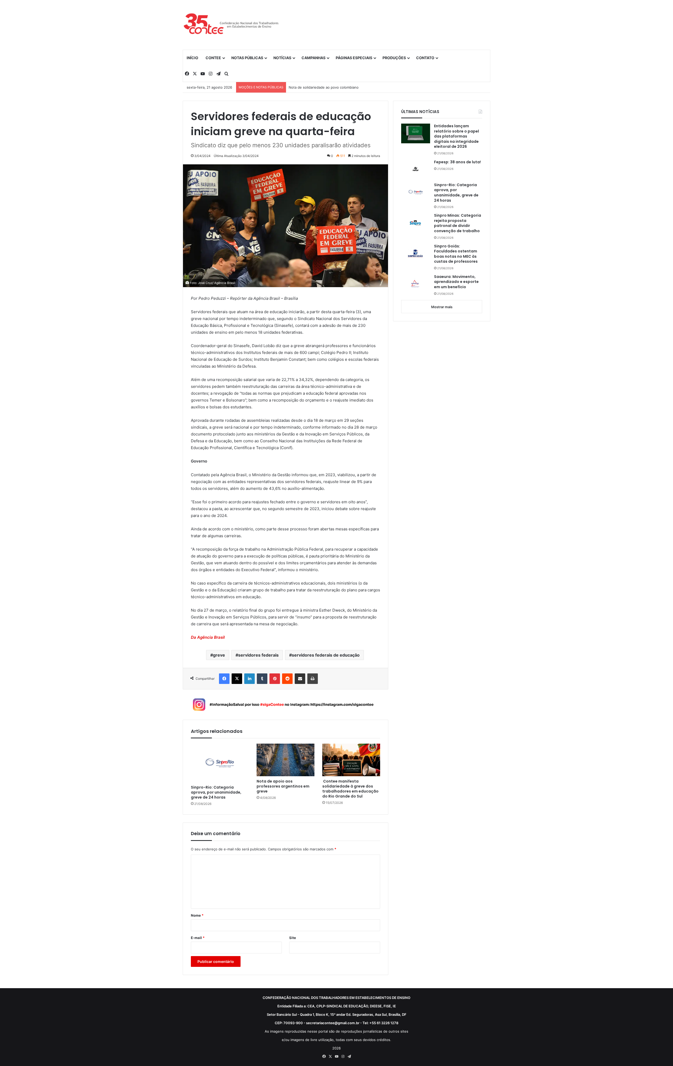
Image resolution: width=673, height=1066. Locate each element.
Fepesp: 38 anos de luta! (457, 162)
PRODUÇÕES (394, 57)
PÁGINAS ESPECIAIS (354, 57)
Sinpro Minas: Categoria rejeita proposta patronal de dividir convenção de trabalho (457, 223)
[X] (237, 678)
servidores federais (258, 655)
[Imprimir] (312, 678)
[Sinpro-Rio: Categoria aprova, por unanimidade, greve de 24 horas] (220, 763)
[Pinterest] (274, 678)
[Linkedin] (249, 678)
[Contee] (231, 25)
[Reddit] (287, 678)
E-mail (198, 938)
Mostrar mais (441, 307)
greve (219, 655)
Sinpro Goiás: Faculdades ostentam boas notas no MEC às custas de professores (456, 254)
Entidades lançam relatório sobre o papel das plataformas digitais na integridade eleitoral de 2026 (456, 136)
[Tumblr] (262, 678)
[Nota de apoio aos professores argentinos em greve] (285, 760)
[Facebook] (224, 678)
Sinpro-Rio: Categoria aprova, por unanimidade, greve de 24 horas (216, 792)
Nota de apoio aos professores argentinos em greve (283, 786)
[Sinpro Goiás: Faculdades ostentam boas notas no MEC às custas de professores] (415, 253)
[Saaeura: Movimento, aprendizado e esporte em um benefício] (415, 284)
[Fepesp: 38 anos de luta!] (415, 169)
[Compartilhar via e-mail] (300, 678)
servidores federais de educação (326, 655)
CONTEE (213, 57)
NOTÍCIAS (282, 57)
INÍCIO (192, 57)
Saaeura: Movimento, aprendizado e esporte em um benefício (456, 282)
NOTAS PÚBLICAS (247, 57)
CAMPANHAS (313, 57)
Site (292, 938)
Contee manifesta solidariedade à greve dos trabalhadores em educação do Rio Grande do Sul (350, 789)
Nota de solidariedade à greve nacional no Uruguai (330, 87)
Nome (197, 915)
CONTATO (425, 57)
